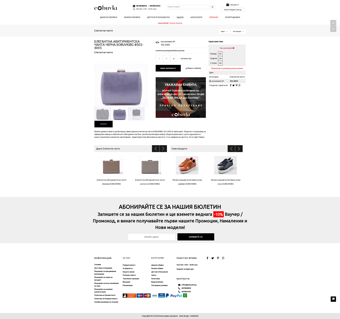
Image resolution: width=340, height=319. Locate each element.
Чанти (153, 275)
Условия (97, 264)
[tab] (103, 124)
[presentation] (103, 124)
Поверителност (129, 265)
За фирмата (128, 268)
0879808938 (141, 6)
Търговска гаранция (131, 278)
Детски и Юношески (159, 272)
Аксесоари (155, 278)
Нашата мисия (128, 272)
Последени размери (159, 285)
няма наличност (168, 68)
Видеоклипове (157, 282)
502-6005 (165, 45)
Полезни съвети (129, 275)
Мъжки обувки (157, 268)
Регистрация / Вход (232, 10)
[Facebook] (230, 85)
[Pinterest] (236, 85)
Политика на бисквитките (104, 295)
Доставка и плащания (103, 268)
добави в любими (193, 68)
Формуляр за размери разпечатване (227, 68)
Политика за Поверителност (106, 298)
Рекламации (128, 285)
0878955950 (155, 6)
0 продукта (234, 5)
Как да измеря (226, 48)
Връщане (126, 282)
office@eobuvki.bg (188, 285)
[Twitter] (233, 85)
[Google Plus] (240, 85)
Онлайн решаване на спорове (106, 302)
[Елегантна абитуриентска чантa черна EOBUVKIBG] (121, 83)
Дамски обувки (157, 265)
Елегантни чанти (103, 30)
